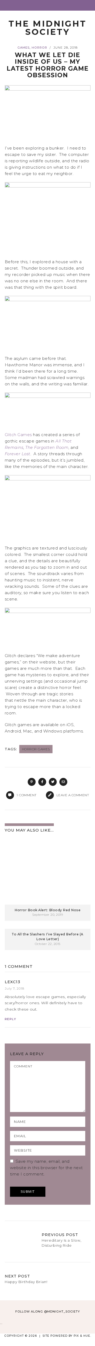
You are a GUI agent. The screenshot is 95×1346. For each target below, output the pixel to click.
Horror (39, 47)
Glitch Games (18, 434)
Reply (10, 1019)
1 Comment (19, 966)
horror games (36, 749)
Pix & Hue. (82, 1336)
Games (23, 47)
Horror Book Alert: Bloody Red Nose (47, 910)
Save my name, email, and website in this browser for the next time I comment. (46, 1168)
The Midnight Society (47, 28)
